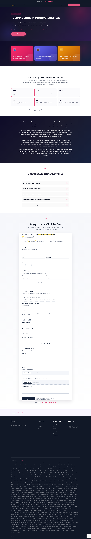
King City (67, 486)
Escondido (46, 478)
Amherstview (43, 10)
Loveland (12, 492)
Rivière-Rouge (55, 510)
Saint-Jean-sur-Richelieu (15, 514)
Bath (62, 464)
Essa (50, 478)
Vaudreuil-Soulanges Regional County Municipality (68, 526)
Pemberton (67, 504)
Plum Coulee (43, 506)
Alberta (40, 462)
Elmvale (27, 478)
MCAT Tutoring (19, 494)
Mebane (28, 494)
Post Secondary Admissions (47, 508)
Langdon (71, 488)
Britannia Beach (70, 468)
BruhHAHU (32, 470)
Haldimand (65, 482)
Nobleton (56, 500)
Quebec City (76, 508)
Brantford (50, 468)
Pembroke (72, 504)
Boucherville (18, 468)
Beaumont (13, 466)
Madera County (24, 492)
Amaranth (53, 462)
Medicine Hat (33, 494)
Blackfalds (46, 466)
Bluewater (63, 466)
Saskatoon (47, 516)
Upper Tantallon (32, 526)
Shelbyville (29, 518)
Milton (12, 496)
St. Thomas (46, 520)
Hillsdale (76, 484)
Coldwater (23, 474)
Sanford (25, 516)
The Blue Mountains (74, 522)
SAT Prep (54, 426)
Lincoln (54, 490)
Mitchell (40, 496)
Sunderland (27, 522)
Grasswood (75, 480)
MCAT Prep (55, 428)
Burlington (37, 470)
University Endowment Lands (66, 524)
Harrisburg (46, 484)
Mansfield (42, 492)
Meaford (24, 494)
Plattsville (38, 506)
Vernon (16, 528)
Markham (64, 492)
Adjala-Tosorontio (24, 462)
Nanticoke (29, 498)
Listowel (62, 490)
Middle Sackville (59, 494)
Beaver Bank (18, 466)
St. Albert (30, 520)
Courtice (55, 474)
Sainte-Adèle (50, 514)
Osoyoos (74, 502)
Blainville (50, 466)
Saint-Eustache (52, 512)
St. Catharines (35, 520)
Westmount (20, 530)
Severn (12, 518)
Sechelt (67, 516)
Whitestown (53, 530)
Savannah (57, 516)
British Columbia (14, 470)
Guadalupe (51, 482)
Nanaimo (19, 498)
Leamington (38, 490)
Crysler (17, 476)
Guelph (55, 482)
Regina (30, 510)
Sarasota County (31, 516)
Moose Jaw (53, 496)
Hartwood (64, 484)
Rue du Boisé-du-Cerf (30, 512)
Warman (38, 528)
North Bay (61, 500)
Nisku (48, 500)
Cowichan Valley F (68, 474)
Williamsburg (62, 530)
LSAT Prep (55, 424)
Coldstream (18, 474)
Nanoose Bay (24, 498)
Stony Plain (55, 520)
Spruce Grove (13, 520)
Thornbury (13, 524)
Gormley (70, 480)
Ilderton (21, 486)
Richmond (44, 510)
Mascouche (13, 494)
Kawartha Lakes (47, 486)
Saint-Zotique (44, 514)
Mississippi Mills (35, 496)
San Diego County (14, 516)
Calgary (54, 470)
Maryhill (74, 492)
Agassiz (30, 462)
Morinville (58, 496)
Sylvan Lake (46, 522)
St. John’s (40, 520)
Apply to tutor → (18, 33)
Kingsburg (72, 486)
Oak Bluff (33, 502)
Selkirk (71, 516)
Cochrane (76, 472)
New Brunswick (43, 498)
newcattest (13, 500)
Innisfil (34, 486)
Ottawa (23, 504)
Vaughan (12, 528)
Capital (17, 472)
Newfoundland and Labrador (21, 500)
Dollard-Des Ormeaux (39, 476)
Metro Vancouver (52, 494)
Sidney (39, 518)
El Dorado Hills (18, 478)
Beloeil (36, 466)
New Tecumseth (50, 498)
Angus (69, 462)
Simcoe (43, 518)
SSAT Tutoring (24, 520)
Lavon (34, 490)
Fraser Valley (26, 480)
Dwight (49, 476)
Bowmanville (24, 468)
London (71, 490)
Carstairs (27, 472)
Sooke (57, 518)
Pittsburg (34, 506)
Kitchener (21, 488)
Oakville (37, 502)
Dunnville (45, 476)
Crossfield (13, 476)
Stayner (50, 520)
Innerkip (30, 486)
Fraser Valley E (32, 480)
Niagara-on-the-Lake (42, 500)
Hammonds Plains (35, 484)
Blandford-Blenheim (57, 466)
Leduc (43, 490)
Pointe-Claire (57, 506)
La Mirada (36, 488)
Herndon (68, 484)
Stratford (59, 520)
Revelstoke (35, 510)
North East (66, 500)
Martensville (70, 492)
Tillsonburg (31, 524)
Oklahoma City (50, 502)
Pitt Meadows (28, 506)
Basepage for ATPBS (56, 464)
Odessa (45, 502)
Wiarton (57, 530)
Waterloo (54, 528)
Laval (31, 490)
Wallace (29, 528)
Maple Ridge (47, 492)
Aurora (32, 464)
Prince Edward (55, 508)
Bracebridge (29, 468)
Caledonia (50, 470)
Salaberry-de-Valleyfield (74, 514)
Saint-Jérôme (23, 514)
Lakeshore (54, 488)
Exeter (56, 478)
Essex (53, 478)
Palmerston (38, 504)
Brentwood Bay (55, 468)
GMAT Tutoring (64, 480)
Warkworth (34, 528)
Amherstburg (58, 462)
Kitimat (26, 488)
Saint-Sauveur (38, 514)
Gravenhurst (13, 482)
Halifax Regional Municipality (16, 484)
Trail (44, 524)
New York (63, 498)
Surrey (31, 522)
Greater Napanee (26, 482)
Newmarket (29, 500)
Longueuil (75, 490)
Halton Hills (24, 484)
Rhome (39, 510)
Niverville (52, 500)
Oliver (59, 502)
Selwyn (74, 516)
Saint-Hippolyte (69, 512)
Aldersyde (45, 462)
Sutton (35, 522)
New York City (68, 498)
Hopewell (12, 486)
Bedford (28, 466)
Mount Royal (74, 496)
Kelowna (53, 486)
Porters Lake (38, 508)
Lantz (24, 490)
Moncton (44, 496)
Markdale (60, 492)
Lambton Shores (60, 488)
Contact (39, 428)
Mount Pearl (69, 496)
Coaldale (68, 472)
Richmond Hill (49, 510)
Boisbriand (68, 466)
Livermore (66, 490)
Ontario (20, 413)
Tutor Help (54, 524)
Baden (38, 464)
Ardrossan (74, 462)
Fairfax (60, 478)
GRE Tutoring (19, 482)
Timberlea (36, 524)
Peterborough (13, 506)
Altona (49, 462)
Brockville (20, 470)
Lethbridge (47, 490)
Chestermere (46, 472)
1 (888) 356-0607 (72, 423)
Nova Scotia (28, 502)
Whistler (24, 530)
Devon (33, 476)
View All (21, 460)
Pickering (19, 506)
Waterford (49, 528)
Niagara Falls (35, 500)
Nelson (33, 498)
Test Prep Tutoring (26, 4)
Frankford (21, 480)
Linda (58, 490)
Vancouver (49, 526)
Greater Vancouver (40, 482)
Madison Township (31, 492)
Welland (58, 528)
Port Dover (75, 506)
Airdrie (34, 462)
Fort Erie (74, 478)
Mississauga (28, 496)
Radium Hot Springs (20, 510)
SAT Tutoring (52, 516)
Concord (41, 474)
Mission (23, 496)
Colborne (12, 474)
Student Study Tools (14, 522)
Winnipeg (72, 530)
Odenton (41, 502)
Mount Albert (63, 496)
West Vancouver (14, 530)
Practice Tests (36, 4)
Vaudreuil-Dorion (55, 526)
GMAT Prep (55, 431)
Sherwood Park (34, 518)
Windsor (67, 530)
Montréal (48, 496)
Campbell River (65, 470)
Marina (56, 492)
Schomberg (62, 516)
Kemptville (58, 486)
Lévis (51, 490)
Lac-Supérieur (42, 488)
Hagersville (60, 482)
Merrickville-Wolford (44, 494)
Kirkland (17, 488)
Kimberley (63, 486)
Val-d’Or (44, 526)
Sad (36, 512)
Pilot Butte (23, 506)
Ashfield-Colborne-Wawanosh (24, 464)
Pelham (63, 504)
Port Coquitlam (69, 506)
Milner (76, 494)
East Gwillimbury (55, 476)
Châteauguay (36, 472)
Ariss (78, 462)
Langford (76, 488)
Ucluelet (58, 524)
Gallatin (37, 480)
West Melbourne (64, 528)
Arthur (16, 464)
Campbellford (71, 470)
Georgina (55, 480)
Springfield (67, 518)
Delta (30, 476)
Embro (34, 478)
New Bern (38, 498)
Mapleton (52, 492)
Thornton (22, 524)
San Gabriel (21, 516)
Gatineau (47, 480)
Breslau (60, 468)
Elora (31, 478)
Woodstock (13, 532)
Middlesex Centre (66, 494)
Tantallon (50, 522)
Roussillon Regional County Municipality (18, 512)
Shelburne (24, 518)
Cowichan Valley (61, 474)
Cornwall (51, 474)
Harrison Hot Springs (52, 484)
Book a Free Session (74, 4)
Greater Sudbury (33, 482)
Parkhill (54, 504)
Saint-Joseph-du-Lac (31, 514)
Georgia (51, 480)
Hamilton (29, 484)
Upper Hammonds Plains (24, 526)
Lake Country (48, 488)
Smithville (53, 518)
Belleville (32, 466)
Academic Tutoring (56, 435)
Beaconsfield (70, 464)
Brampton (45, 468)
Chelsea (41, 472)
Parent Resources (48, 504)
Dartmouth (22, 476)
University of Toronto (14, 526)
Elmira (23, 478)
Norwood (12, 502)
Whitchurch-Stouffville (35, 530)
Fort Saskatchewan (14, 480)
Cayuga (31, 472)
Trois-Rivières (48, 524)
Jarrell (37, 486)
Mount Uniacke (13, 498)
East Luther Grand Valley (63, 476)
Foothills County (69, 478)
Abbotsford (13, 462)
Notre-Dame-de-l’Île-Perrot (20, 502)
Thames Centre (61, 522)
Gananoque (42, 480)
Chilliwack (52, 472)
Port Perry (27, 508)
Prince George (61, 508)
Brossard (24, 470)
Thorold (26, 524)
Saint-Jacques (75, 512)
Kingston (76, 486)
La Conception (31, 488)
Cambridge (59, 470)
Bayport (65, 464)
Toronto (40, 524)
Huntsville (17, 486)
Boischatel (73, 466)
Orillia (67, 502)
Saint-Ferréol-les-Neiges (60, 512)
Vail (41, 526)
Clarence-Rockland (58, 472)
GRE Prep (54, 433)
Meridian (38, 494)
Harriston (59, 484)
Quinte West (13, 510)
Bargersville (46, 464)
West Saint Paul (70, 528)
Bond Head (13, 468)
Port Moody (22, 508)
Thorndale (18, 524)
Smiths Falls (48, 518)
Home (34, 10)
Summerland (21, 522)
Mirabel (19, 496)
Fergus (64, 478)
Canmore (12, 472)
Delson (26, 476)
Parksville (58, 504)
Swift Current (40, 522)
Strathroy (71, 520)
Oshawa (70, 502)
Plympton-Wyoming (50, 506)
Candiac (76, 470)
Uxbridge (38, 526)
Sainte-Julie (56, 514)
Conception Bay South (35, 474)
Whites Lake (47, 530)
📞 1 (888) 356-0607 (48, 1)
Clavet (64, 472)
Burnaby (41, 470)
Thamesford (68, 522)
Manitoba (37, 492)
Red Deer (26, 510)
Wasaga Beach (44, 528)
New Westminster (57, 498)
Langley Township (18, 490)
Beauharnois (76, 464)
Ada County (18, 462)
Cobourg (72, 472)
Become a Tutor (46, 5)
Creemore (74, 474)
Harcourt (41, 484)
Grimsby (46, 482)
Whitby (28, 530)
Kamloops (42, 486)
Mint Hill (15, 496)
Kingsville (13, 488)
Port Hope (17, 508)
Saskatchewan (41, 516)
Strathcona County (65, 520)
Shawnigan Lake (18, 518)
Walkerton (25, 528)
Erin (42, 478)
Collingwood (28, 474)
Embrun (38, 478)
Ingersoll (25, 486)
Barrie (50, 464)
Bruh (28, 470)
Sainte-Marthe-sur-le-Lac (64, 514)
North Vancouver (72, 500)
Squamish (19, 520)
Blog (60, 5)
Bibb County (41, 466)
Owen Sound (28, 504)
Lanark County (66, 488)
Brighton (65, 468)
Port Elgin (13, 508)
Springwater (72, 518)
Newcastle (74, 498)
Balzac (41, 464)
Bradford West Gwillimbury (37, 468)
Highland (72, 484)
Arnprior (12, 464)
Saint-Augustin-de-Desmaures (43, 512)
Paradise (42, 504)
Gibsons (59, 480)
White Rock (42, 530)
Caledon (45, 470)
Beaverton (23, 466)
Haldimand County (71, 482)
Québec (71, 508)
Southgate (62, 518)
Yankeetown (18, 532)
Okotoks (55, 502)
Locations (55, 5)
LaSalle (27, 490)
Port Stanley (32, 508)
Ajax (37, 462)
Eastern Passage (72, 476)
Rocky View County (62, 510)
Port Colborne (63, 506)
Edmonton (13, 478)
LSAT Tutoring (18, 492)
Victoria (20, 528)
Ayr (35, 464)
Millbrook (72, 494)
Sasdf (36, 516)
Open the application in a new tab (49, 402)
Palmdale (33, 504)
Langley (12, 490)
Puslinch (67, 508)
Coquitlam (46, 474)
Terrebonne (56, 522)
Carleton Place (22, 472)
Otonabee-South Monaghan (16, 504)
